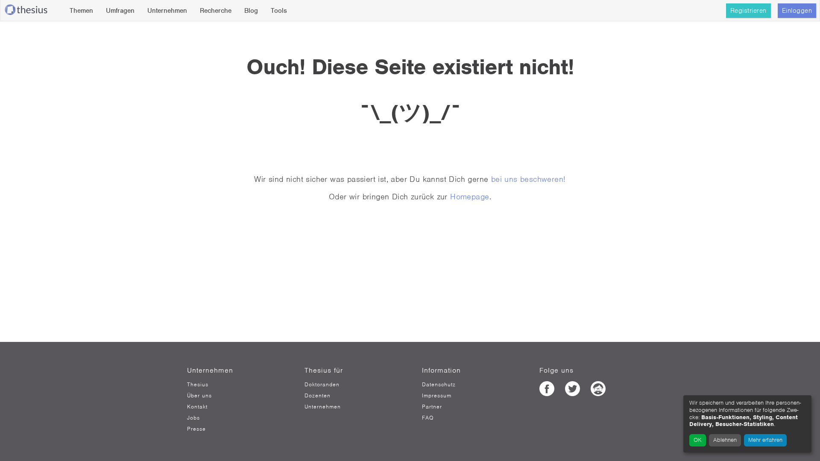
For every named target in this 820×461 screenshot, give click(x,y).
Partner (432, 406)
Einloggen (797, 10)
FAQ (427, 417)
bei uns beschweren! (528, 179)
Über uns (199, 395)
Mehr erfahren (765, 439)
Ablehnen (725, 439)
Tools (279, 10)
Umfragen (120, 10)
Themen (81, 10)
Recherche (215, 10)
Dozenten (318, 395)
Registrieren (748, 10)
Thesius (197, 384)
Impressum (436, 395)
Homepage (469, 196)
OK (698, 439)
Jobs (193, 417)
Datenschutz (439, 384)
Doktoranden (322, 384)
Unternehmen (167, 10)
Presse (196, 429)
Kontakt (197, 406)
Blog (251, 10)
